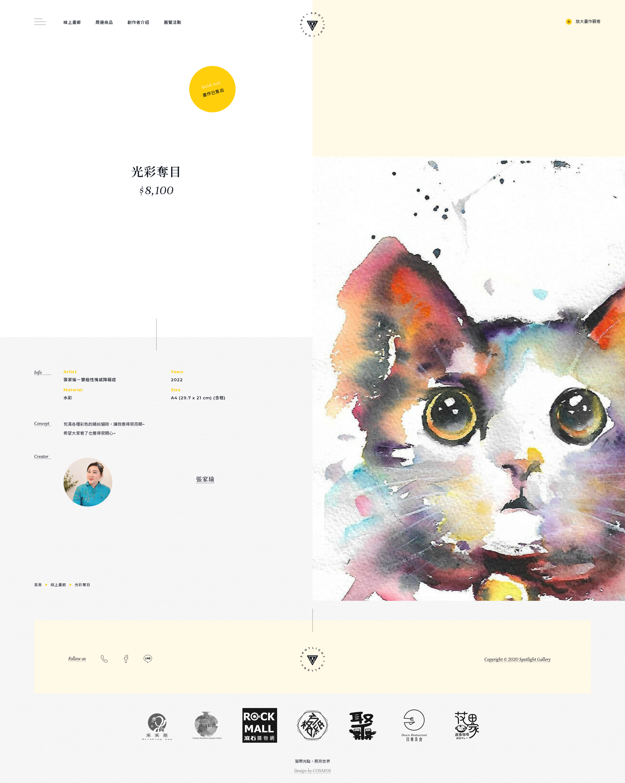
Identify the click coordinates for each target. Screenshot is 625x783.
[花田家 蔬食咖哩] (467, 725)
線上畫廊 (59, 584)
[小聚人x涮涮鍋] (362, 726)
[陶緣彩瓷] (207, 725)
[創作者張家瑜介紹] (87, 482)
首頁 (38, 584)
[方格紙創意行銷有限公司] (312, 725)
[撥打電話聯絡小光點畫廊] (104, 658)
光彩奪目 (83, 584)
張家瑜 (205, 479)
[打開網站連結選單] (40, 19)
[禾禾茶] (157, 726)
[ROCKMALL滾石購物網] (259, 725)
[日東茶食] (414, 725)
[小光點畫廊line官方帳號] (148, 659)
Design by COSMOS (312, 770)
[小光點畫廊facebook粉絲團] (126, 659)
